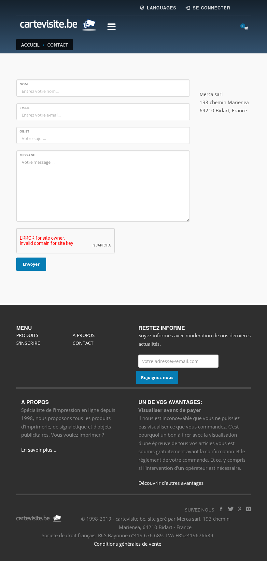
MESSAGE (27, 155)
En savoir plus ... (39, 449)
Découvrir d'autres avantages (171, 483)
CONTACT (83, 343)
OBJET (24, 131)
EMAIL (25, 107)
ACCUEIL (30, 45)
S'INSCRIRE (28, 343)
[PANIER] (247, 28)
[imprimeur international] (57, 25)
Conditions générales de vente (127, 543)
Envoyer (31, 264)
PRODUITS (27, 335)
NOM (24, 84)
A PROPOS (84, 335)
